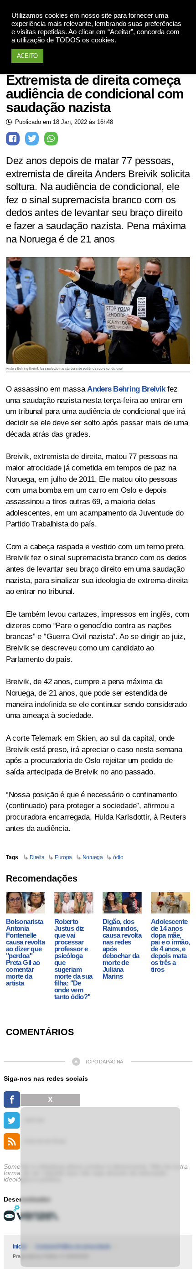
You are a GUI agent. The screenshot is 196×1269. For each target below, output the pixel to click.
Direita (37, 857)
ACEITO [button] (27, 55)
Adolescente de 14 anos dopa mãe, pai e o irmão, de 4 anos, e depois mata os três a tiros (170, 945)
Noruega (93, 857)
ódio (118, 857)
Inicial (19, 1246)
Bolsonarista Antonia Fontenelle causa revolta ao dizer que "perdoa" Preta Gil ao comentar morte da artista (25, 952)
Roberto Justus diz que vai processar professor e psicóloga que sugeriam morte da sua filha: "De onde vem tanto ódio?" (73, 959)
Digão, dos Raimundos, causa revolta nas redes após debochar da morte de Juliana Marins (122, 949)
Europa (63, 857)
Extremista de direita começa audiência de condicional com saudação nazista (95, 93)
